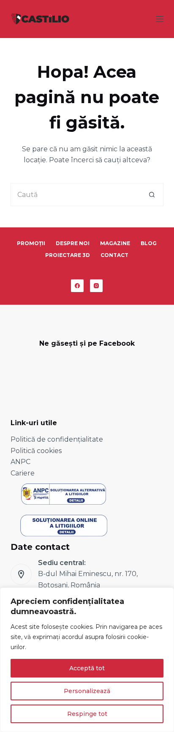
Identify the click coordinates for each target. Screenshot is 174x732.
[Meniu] (159, 19)
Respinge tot (87, 714)
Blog (149, 243)
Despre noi (73, 243)
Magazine (115, 243)
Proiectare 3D (67, 255)
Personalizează (87, 691)
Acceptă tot (87, 668)
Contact (114, 255)
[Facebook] (77, 285)
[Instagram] (96, 285)
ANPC (20, 462)
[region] (87, 659)
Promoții (31, 243)
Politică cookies (36, 451)
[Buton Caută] (151, 194)
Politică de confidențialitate (57, 439)
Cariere (23, 473)
